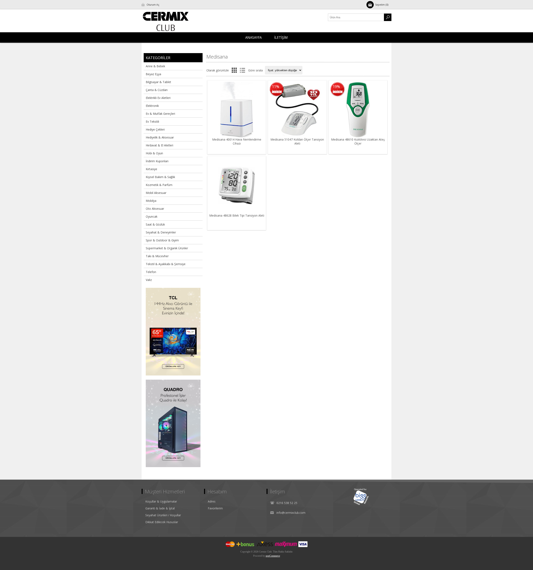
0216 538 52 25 (286, 503)
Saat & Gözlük (155, 224)
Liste (242, 70)
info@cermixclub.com (290, 513)
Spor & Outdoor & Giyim (162, 240)
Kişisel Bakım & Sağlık (160, 177)
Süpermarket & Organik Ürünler (167, 248)
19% (336, 86)
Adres (211, 501)
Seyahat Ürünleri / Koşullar (163, 515)
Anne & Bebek (155, 66)
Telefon (151, 272)
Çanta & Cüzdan (157, 90)
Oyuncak (151, 216)
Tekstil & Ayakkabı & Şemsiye (166, 264)
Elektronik (152, 106)
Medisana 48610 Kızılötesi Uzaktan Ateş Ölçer (358, 141)
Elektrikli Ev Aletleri (158, 98)
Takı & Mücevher (157, 256)
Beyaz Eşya (153, 74)
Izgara (234, 70)
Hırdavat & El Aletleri (159, 145)
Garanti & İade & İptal (160, 508)
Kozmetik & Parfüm (159, 185)
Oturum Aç (153, 4)
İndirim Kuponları (157, 161)
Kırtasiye (151, 169)
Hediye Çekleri (155, 129)
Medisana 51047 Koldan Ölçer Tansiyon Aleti (297, 141)
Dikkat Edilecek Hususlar (161, 522)
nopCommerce (273, 555)
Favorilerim (215, 508)
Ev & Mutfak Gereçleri (160, 114)
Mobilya (151, 201)
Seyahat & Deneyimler (161, 232)
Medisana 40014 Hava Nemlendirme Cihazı (236, 141)
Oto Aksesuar (155, 209)
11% (275, 86)
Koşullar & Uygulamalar (161, 501)
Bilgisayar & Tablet (158, 82)
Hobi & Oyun (154, 153)
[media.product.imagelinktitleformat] (236, 109)
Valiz (149, 280)
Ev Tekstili (152, 121)
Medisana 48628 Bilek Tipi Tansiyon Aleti (236, 215)
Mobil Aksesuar (156, 193)
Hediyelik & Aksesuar (160, 137)
